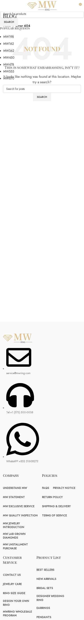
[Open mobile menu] (5, 6)
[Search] (73, 6)
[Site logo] (42, 5)
